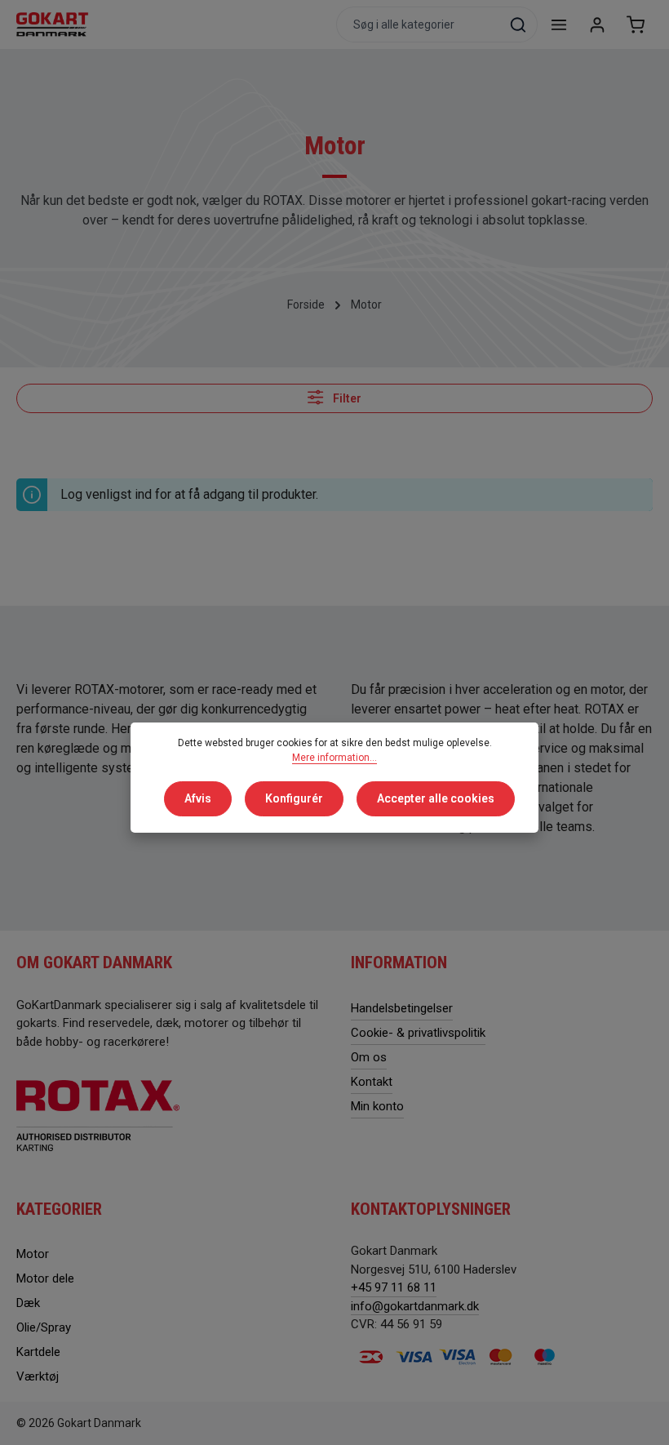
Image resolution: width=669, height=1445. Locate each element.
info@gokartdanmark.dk (415, 1306)
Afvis (197, 798)
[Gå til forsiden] (52, 24)
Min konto (377, 1106)
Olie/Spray (43, 1327)
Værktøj (37, 1376)
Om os (369, 1057)
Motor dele (45, 1278)
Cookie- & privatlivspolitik (418, 1032)
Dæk (28, 1303)
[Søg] (518, 24)
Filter (345, 398)
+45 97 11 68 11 (393, 1287)
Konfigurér (294, 798)
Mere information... (334, 757)
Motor (32, 1254)
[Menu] (558, 24)
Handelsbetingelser (402, 1008)
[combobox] (418, 24)
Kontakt (371, 1081)
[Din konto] (596, 24)
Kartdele (38, 1352)
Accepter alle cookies (435, 798)
